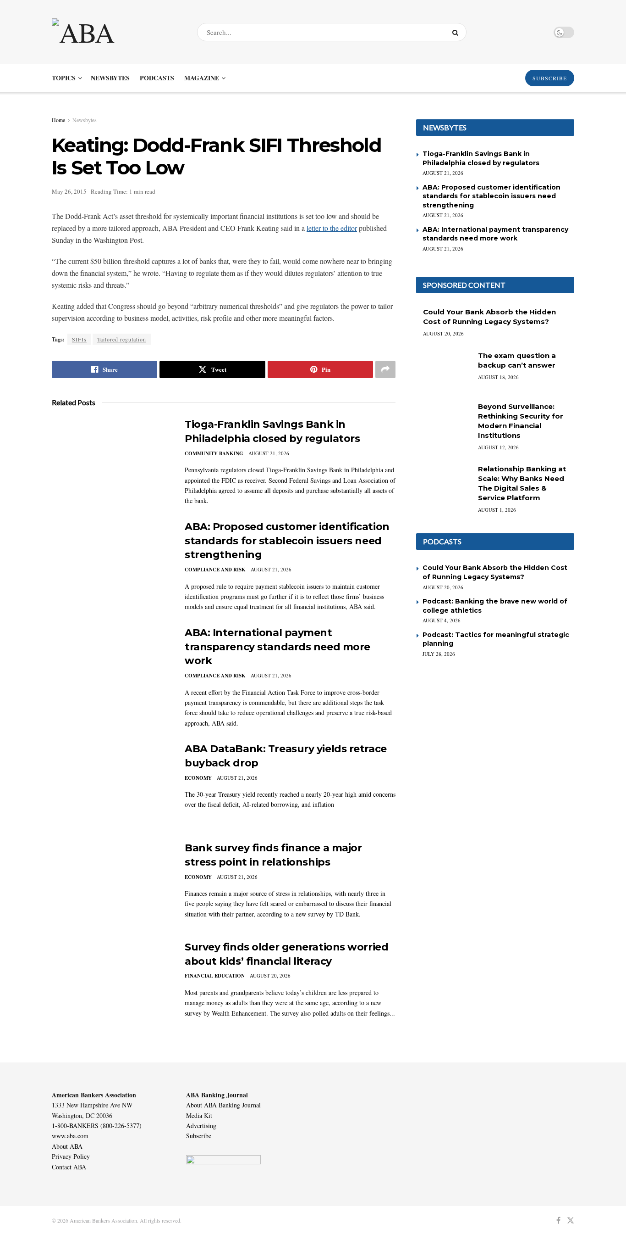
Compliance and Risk (215, 569)
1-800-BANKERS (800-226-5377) (97, 1125)
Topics (64, 78)
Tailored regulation (121, 339)
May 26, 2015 (69, 191)
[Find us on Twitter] (570, 1220)
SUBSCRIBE (550, 78)
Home (58, 119)
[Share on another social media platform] (385, 369)
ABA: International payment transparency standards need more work (277, 646)
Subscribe (198, 1135)
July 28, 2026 (439, 653)
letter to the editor (332, 228)
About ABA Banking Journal (223, 1105)
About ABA (67, 1146)
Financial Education (215, 975)
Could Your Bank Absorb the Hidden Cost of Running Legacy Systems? (495, 572)
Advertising (201, 1125)
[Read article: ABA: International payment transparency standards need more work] (111, 668)
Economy (198, 778)
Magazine (201, 78)
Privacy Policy (71, 1156)
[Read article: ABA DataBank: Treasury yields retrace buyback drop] (111, 784)
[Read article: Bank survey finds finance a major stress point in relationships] (111, 884)
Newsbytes (110, 78)
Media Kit (199, 1115)
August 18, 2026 (498, 377)
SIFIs (79, 339)
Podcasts (157, 78)
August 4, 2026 (442, 620)
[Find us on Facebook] (558, 1220)
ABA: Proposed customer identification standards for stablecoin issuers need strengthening (287, 540)
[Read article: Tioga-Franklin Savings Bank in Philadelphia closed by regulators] (111, 460)
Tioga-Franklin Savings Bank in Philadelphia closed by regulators (481, 158)
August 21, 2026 (268, 453)
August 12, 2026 (498, 447)
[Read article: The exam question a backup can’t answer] (443, 370)
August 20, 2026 (270, 975)
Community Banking (214, 453)
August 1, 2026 (497, 509)
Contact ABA (69, 1166)
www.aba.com (70, 1135)
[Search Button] (457, 32)
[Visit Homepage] (116, 32)
